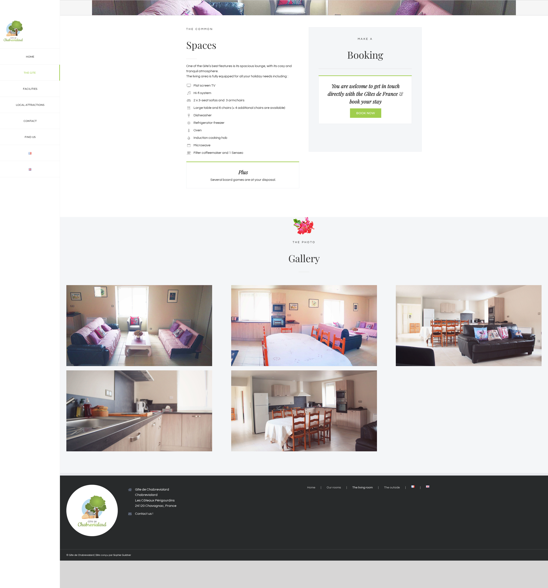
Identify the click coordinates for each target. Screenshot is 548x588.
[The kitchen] (139, 372)
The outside (392, 487)
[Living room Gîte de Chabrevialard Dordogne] (139, 287)
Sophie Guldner (122, 555)
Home (311, 487)
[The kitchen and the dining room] (304, 372)
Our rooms (334, 487)
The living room (362, 487)
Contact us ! (144, 513)
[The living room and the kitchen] (469, 287)
